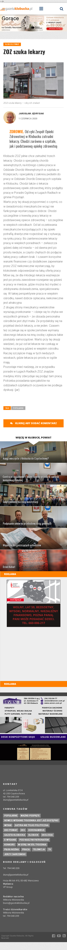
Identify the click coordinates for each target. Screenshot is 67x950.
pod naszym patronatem (34, 840)
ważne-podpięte (30, 815)
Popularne (18, 408)
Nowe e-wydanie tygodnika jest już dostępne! (31, 820)
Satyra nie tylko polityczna (31, 825)
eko (23, 830)
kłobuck (33, 835)
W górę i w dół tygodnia (32, 844)
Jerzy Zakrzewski (14, 854)
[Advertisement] (35, 400)
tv (49, 849)
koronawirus (36, 830)
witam (7, 825)
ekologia (47, 835)
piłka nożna (11, 849)
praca (26, 849)
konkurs (9, 844)
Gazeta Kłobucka (14, 835)
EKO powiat (10, 830)
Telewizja (39, 849)
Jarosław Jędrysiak (31, 113)
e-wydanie (10, 840)
